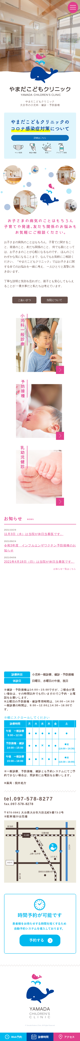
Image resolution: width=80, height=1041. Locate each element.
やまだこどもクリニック (40, 75)
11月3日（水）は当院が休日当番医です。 (33, 534)
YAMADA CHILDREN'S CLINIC (40, 997)
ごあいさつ (24, 300)
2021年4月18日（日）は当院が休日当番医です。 (39, 561)
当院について (54, 300)
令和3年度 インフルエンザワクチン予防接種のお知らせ (40, 548)
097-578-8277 (33, 799)
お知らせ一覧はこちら (64, 569)
